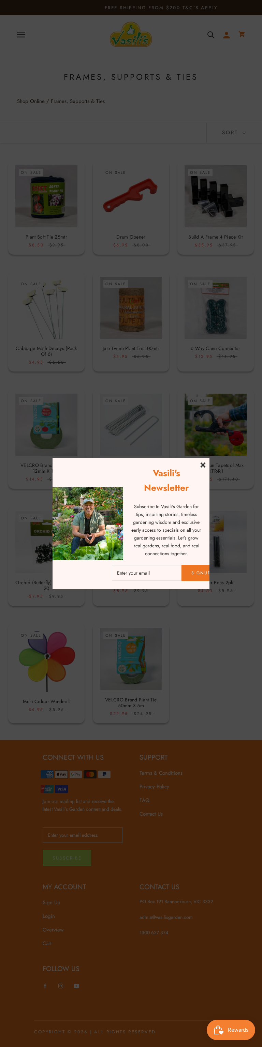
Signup (201, 573)
